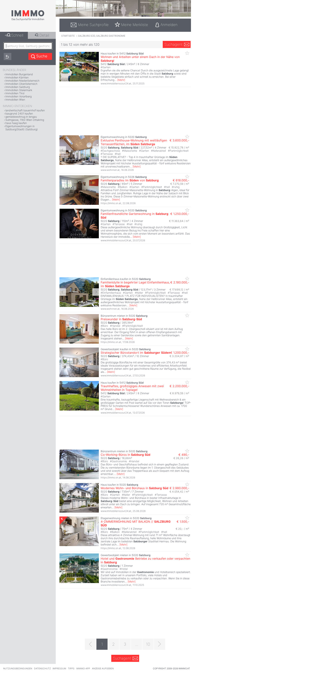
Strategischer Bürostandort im (135, 352)
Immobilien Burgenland (19, 74)
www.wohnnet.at (110, 169)
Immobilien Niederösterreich (22, 80)
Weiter (95, 150)
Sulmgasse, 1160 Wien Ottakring (24, 119)
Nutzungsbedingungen (17, 668)
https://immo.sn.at (111, 203)
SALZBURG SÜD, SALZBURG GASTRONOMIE (101, 35)
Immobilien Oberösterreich (21, 83)
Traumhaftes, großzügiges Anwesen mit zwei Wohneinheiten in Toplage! (132, 388)
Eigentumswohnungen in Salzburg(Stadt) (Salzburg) (21, 128)
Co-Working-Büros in (125, 454)
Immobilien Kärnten (17, 77)
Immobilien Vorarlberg (18, 96)
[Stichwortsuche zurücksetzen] (7, 56)
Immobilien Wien (15, 99)
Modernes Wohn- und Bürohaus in (134, 488)
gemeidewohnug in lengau (21, 116)
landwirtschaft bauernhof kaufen (25, 110)
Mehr (121, 79)
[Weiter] (159, 644)
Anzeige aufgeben (103, 668)
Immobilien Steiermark (18, 90)
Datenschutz (42, 668)
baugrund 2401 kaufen (19, 113)
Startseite (68, 35)
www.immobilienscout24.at (116, 83)
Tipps (71, 668)
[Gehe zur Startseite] (28, 20)
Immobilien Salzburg (17, 86)
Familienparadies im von (130, 180)
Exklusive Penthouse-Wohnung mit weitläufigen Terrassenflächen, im (134, 142)
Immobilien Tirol (14, 93)
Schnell (17, 35)
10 (148, 644)
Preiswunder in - (121, 319)
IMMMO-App (83, 668)
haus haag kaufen (16, 123)
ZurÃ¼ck (62, 150)
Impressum (59, 668)
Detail (44, 35)
